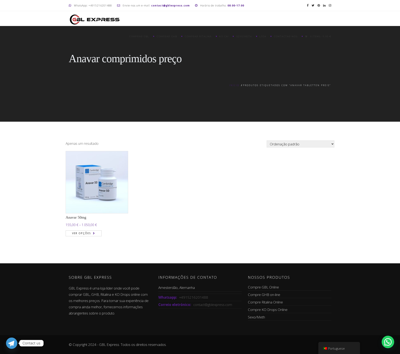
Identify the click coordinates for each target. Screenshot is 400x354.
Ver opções (81, 233)
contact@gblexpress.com (212, 304)
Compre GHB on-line (264, 294)
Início (234, 85)
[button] (388, 342)
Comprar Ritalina (198, 36)
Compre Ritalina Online (265, 302)
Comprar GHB (166, 36)
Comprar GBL (139, 36)
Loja (262, 36)
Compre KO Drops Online (268, 309)
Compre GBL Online (263, 287)
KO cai (224, 36)
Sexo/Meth (244, 36)
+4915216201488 (193, 297)
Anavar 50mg (76, 217)
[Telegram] (11, 343)
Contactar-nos (286, 36)
